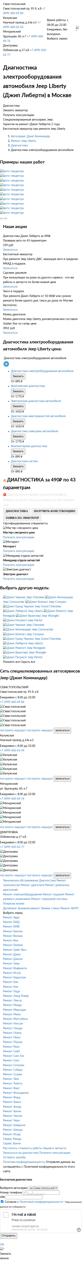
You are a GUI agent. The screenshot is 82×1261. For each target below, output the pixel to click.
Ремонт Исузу (12, 973)
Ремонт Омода (12, 1028)
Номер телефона (11, 1192)
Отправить (9, 1235)
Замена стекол (50, 908)
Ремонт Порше (12, 1042)
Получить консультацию (18, 537)
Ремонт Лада (11, 991)
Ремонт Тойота (12, 1083)
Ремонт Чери (11, 1120)
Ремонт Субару (12, 1070)
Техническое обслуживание (20, 880)
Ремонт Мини (12, 1014)
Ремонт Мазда (12, 1005)
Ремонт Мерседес (14, 1010)
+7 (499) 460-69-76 (12, 798)
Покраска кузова (13, 903)
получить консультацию (54, 511)
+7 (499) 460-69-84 (12, 702)
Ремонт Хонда (12, 1106)
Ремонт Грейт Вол (14, 950)
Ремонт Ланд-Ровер (16, 996)
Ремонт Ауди (11, 917)
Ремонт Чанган (12, 1116)
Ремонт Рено (11, 1047)
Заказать (18, 376)
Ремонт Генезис (13, 945)
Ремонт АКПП (69, 908)
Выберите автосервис (14, 1188)
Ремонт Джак (11, 954)
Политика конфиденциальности (23, 1162)
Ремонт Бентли (12, 931)
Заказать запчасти (54, 1148)
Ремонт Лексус (12, 1000)
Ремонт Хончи (12, 1111)
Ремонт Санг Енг (13, 1056)
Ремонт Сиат (11, 1060)
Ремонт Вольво (13, 936)
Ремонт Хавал (12, 1102)
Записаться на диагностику (20, 1153)
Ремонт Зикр (11, 963)
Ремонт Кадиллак (14, 977)
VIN (2, 1197)
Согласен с (34, 1202)
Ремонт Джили (12, 959)
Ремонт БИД (11, 922)
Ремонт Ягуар (12, 1134)
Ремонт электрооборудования (22, 894)
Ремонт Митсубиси (15, 1019)
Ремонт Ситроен (13, 1065)
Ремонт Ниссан (13, 1023)
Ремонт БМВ (11, 926)
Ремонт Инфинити (15, 968)
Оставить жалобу (14, 1157)
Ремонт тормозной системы (49, 899)
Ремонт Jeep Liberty (23, 141)
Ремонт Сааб (11, 1051)
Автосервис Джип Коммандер (30, 136)
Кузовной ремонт (29, 908)
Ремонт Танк (11, 1079)
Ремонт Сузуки (12, 1074)
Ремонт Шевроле (14, 1125)
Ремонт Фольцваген (16, 1093)
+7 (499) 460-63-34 (12, 750)
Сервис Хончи (12, 1143)
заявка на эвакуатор (22, 517)
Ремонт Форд (11, 1097)
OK (2, 1244)
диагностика (17, 511)
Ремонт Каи (10, 982)
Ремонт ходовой (53, 894)
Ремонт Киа (10, 987)
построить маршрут (13, 730)
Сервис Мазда (12, 1139)
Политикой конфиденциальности (41, 1202)
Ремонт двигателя (32, 885)
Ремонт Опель (12, 1033)
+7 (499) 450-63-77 (12, 847)
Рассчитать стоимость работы (22, 1148)
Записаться (10, 249)
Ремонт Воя (10, 940)
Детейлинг (10, 908)
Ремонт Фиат (11, 1088)
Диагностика (19, 145)
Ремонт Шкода (12, 1130)
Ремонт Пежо (11, 1037)
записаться (62, 730)
